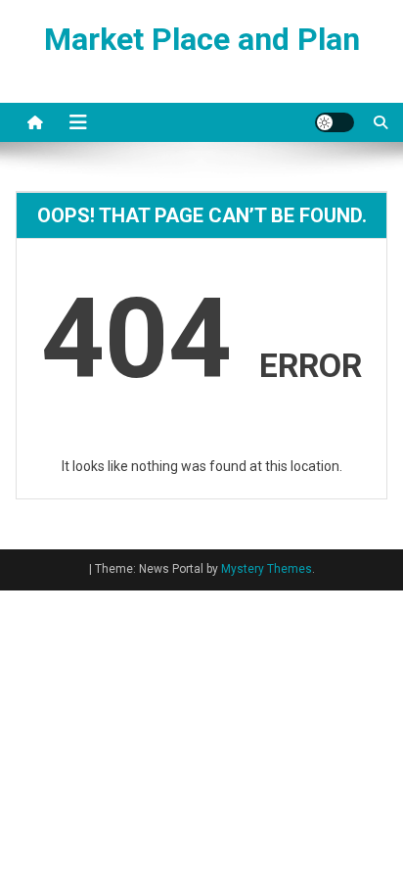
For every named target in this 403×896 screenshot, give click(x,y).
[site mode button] (334, 122)
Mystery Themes (266, 569)
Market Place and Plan (202, 39)
